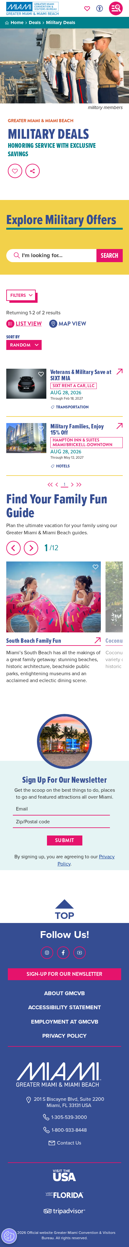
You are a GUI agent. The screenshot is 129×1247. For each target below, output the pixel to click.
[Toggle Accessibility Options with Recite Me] (99, 8)
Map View (72, 324)
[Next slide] (31, 548)
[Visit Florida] (64, 1194)
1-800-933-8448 (69, 1130)
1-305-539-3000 (69, 1117)
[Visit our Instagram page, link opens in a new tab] (47, 952)
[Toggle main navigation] (116, 8)
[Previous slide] (13, 548)
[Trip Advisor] (64, 1211)
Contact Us (69, 1143)
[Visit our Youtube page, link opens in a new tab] (79, 952)
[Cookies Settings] (9, 1236)
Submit (64, 840)
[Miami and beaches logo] (64, 1074)
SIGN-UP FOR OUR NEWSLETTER (64, 974)
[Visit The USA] (64, 1175)
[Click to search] (17, 255)
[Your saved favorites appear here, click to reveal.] (87, 8)
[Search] (109, 255)
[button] (41, 374)
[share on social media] (32, 171)
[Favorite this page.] (15, 171)
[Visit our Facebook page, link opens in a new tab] (63, 952)
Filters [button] (18, 295)
